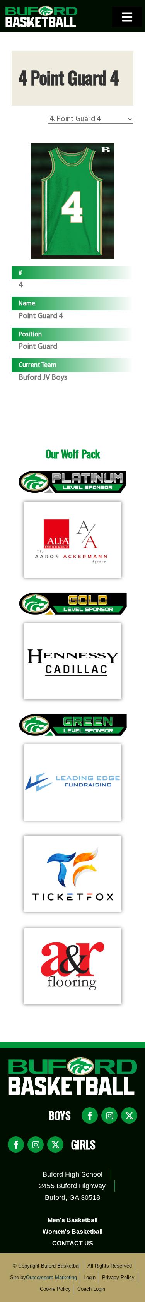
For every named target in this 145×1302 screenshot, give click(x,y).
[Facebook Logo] (90, 1115)
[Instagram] (109, 1115)
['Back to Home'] (41, 16)
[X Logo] (129, 1115)
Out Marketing (51, 1277)
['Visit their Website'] (72, 540)
